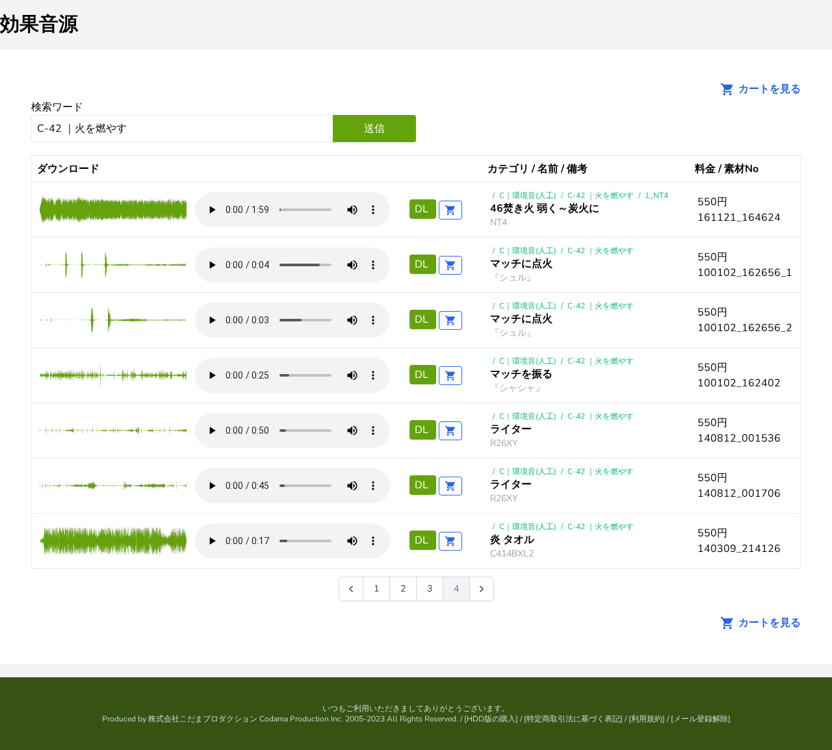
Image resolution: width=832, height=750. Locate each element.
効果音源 (39, 24)
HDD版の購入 (491, 719)
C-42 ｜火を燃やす (600, 195)
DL (423, 209)
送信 (374, 128)
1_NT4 (656, 195)
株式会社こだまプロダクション (202, 719)
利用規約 (646, 719)
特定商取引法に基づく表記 (573, 719)
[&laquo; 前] (351, 589)
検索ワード (57, 107)
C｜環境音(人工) (527, 195)
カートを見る (768, 89)
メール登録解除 (700, 719)
